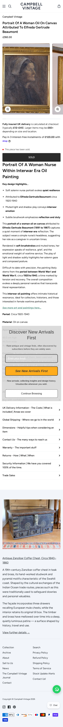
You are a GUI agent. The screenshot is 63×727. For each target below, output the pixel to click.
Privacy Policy (40, 652)
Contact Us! (39, 678)
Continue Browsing (31, 393)
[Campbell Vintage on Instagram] (4, 706)
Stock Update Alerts (44, 673)
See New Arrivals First (31, 371)
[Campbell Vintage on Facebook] (9, 706)
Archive (6, 652)
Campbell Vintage (12, 16)
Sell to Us (7, 663)
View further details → (16, 632)
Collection (8, 647)
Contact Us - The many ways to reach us (24, 439)
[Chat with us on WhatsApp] (57, 689)
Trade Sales (8, 475)
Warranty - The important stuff (19, 447)
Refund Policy (40, 657)
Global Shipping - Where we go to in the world (28, 419)
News (5, 668)
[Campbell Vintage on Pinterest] (14, 706)
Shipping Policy (41, 663)
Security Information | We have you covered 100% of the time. (26, 465)
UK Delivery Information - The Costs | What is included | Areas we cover (27, 409)
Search (36, 647)
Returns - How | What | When (18, 455)
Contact (6, 682)
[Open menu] (4, 6)
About (5, 657)
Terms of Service (42, 668)
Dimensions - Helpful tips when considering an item (28, 429)
